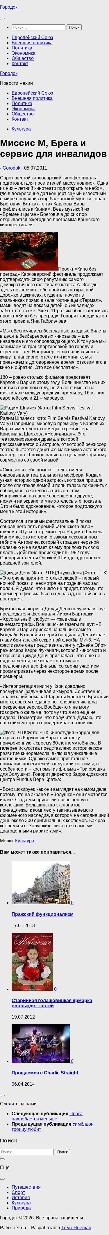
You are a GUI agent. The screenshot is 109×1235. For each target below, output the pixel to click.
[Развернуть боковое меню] (2, 1095)
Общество (23, 58)
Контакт (20, 63)
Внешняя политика (32, 42)
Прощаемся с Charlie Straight (45, 1072)
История (21, 1197)
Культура (21, 128)
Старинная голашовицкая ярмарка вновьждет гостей (52, 1003)
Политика (22, 47)
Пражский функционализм (43, 914)
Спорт (18, 1192)
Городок (8, 7)
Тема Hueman (76, 1227)
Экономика (23, 53)
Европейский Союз (32, 37)
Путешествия (26, 1187)
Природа (21, 1207)
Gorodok (11, 168)
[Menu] (2, 18)
